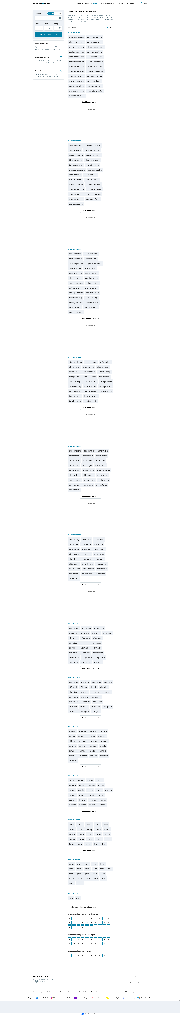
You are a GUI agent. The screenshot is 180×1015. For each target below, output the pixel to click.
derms (72, 839)
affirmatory (74, 465)
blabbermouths (91, 307)
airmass (81, 736)
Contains (38, 13)
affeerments (101, 455)
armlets (93, 751)
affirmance (86, 544)
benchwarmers (91, 396)
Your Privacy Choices (92, 1014)
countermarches (76, 194)
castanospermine (76, 47)
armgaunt (95, 706)
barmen (92, 800)
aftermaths (99, 549)
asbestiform (74, 489)
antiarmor (73, 662)
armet (97, 824)
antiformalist (74, 288)
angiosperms (102, 475)
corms (98, 834)
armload (72, 755)
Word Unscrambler (131, 986)
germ (79, 873)
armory (72, 795)
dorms (81, 839)
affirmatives (74, 367)
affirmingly (87, 465)
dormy (90, 839)
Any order (58, 13)
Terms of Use (95, 992)
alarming (104, 687)
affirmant (85, 633)
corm (71, 869)
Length (57, 24)
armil (105, 824)
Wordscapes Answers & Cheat (62, 998)
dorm (87, 869)
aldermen (106, 692)
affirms (104, 731)
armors (108, 790)
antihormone (103, 480)
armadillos (100, 573)
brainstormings (76, 165)
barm (87, 864)
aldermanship (104, 372)
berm (94, 864)
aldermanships (75, 273)
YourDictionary (130, 998)
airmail (72, 736)
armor (72, 829)
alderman (95, 692)
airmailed (73, 643)
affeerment (99, 539)
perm (88, 878)
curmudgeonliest (76, 81)
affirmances (74, 460)
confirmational (90, 175)
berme (98, 829)
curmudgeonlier (76, 204)
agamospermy (103, 470)
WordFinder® (44, 998)
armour (82, 795)
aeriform (108, 682)
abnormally (74, 539)
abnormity (86, 628)
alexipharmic (74, 376)
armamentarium (91, 288)
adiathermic (88, 455)
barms (80, 829)
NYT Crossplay (129, 992)
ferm (102, 869)
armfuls (72, 746)
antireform (74, 573)
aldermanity (88, 475)
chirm (89, 834)
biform (102, 804)
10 (100, 956)
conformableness (95, 57)
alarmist (84, 692)
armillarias (88, 485)
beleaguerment (75, 302)
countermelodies (76, 71)
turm (103, 878)
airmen (90, 780)
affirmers (96, 633)
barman (82, 800)
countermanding (76, 189)
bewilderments (92, 302)
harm (95, 873)
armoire (93, 755)
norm (80, 878)
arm (71, 898)
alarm (71, 824)
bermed (72, 804)
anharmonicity (92, 283)
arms (71, 864)
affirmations (105, 362)
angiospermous (76, 283)
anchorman (98, 652)
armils (81, 790)
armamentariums (92, 150)
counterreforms (93, 199)
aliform (72, 741)
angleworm (87, 657)
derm (79, 869)
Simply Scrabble (99, 998)
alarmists (86, 652)
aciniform (73, 633)
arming (90, 790)
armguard (107, 706)
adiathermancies (76, 37)
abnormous (99, 628)
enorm (108, 839)
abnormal (73, 682)
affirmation (88, 460)
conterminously (76, 184)
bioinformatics (75, 160)
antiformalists (75, 150)
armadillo (98, 662)
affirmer (83, 687)
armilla (103, 746)
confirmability (75, 175)
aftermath (85, 638)
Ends (46, 24)
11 (104, 956)
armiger (93, 746)
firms (104, 844)
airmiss (91, 736)
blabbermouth (90, 401)
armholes (73, 711)
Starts (37, 24)
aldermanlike (75, 372)
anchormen (74, 657)
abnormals (74, 628)
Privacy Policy (72, 992)
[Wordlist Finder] (41, 976)
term (96, 878)
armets (92, 785)
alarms (99, 780)
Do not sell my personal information (44, 992)
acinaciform (74, 455)
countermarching (76, 66)
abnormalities (75, 254)
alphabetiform (75, 278)
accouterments (91, 254)
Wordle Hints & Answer (132, 989)
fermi (80, 844)
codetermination (94, 52)
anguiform (100, 657)
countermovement (95, 71)
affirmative (100, 460)
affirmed (73, 687)
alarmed (101, 736)
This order (51, 13)
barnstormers (106, 391)
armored (104, 755)
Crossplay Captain (115, 998)
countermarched (94, 189)
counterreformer (94, 76)
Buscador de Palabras (148, 998)
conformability (75, 179)
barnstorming (75, 396)
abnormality (89, 451)
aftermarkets (88, 367)
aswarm (72, 800)
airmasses (85, 643)
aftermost (97, 638)
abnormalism (75, 451)
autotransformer (94, 42)
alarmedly (97, 648)
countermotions (76, 199)
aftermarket (74, 470)
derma (107, 834)
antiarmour (102, 569)
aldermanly (99, 559)
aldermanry (74, 564)
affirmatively (90, 258)
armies (72, 790)
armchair (73, 706)
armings (72, 751)
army (79, 864)
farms (71, 844)
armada (72, 785)
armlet (99, 790)
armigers (96, 711)
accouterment (91, 362)
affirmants (98, 544)
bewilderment (75, 401)
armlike (103, 751)
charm (81, 834)
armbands (97, 701)
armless (83, 751)
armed (80, 824)
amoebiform (87, 564)
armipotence (101, 485)
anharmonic (88, 569)
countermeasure (94, 194)
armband (94, 741)
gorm (87, 873)
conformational (91, 179)
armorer (72, 760)
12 (108, 956)
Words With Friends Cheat (133, 983)
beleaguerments (93, 155)
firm (109, 869)
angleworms (74, 569)
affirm (72, 780)
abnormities (103, 451)
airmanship (99, 554)
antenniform (89, 480)
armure (101, 795)
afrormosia (74, 549)
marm (72, 878)
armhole (82, 746)
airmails (93, 687)
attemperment (105, 386)
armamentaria (91, 381)
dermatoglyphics (76, 86)
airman (81, 780)
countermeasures (95, 66)
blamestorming (76, 312)
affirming (107, 633)
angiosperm (101, 564)
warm (71, 883)
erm (78, 898)
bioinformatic (75, 307)
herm (102, 873)
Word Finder (128, 980)
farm (95, 869)
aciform (72, 731)
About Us (62, 992)
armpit (91, 795)
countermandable (95, 61)
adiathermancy (75, 258)
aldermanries (89, 372)
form (71, 873)
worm (80, 883)
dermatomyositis (94, 91)
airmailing (86, 554)
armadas (82, 741)
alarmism (73, 692)
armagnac (96, 697)
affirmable (73, 544)
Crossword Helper (82, 998)
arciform (84, 697)
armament (73, 701)
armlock (83, 755)
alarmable (85, 648)
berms (107, 829)
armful (101, 785)
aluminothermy (91, 278)
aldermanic (86, 559)
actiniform (86, 539)
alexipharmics (91, 273)
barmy (89, 829)
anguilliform (104, 376)
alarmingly (73, 559)
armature (86, 701)
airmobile (73, 648)
